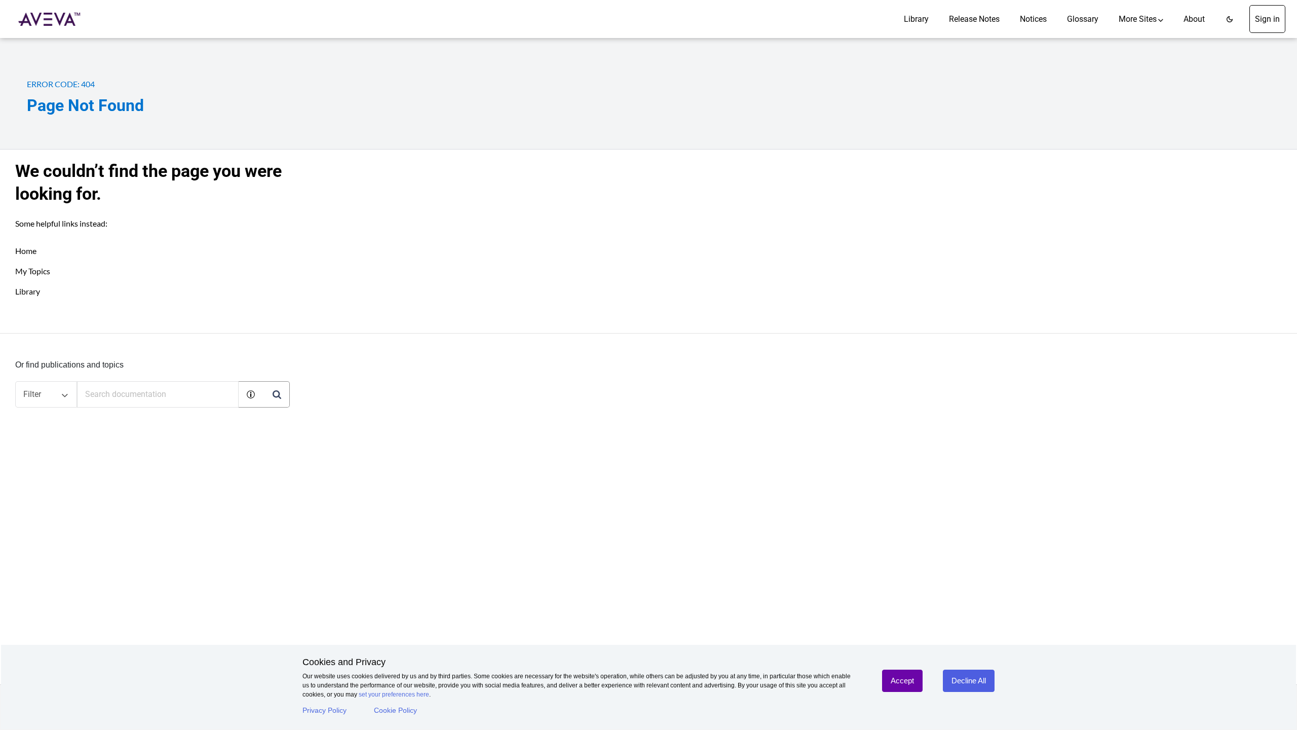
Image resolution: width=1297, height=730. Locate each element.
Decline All (968, 680)
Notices (1033, 19)
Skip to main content (42, 11)
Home (25, 251)
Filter (32, 394)
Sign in (1267, 19)
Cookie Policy (395, 710)
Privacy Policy (324, 710)
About (1194, 19)
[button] (1229, 19)
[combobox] (158, 394)
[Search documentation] (276, 394)
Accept (902, 680)
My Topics (32, 271)
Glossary (1082, 19)
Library (916, 19)
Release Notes (974, 19)
